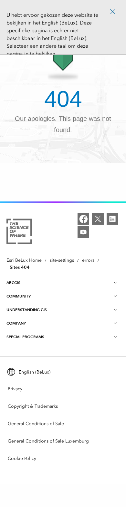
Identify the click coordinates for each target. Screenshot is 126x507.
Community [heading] (18, 296)
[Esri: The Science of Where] (19, 232)
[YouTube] (83, 232)
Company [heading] (16, 323)
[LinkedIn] (112, 219)
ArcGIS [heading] (13, 282)
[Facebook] (83, 219)
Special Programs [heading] (25, 336)
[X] (98, 219)
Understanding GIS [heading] (26, 309)
